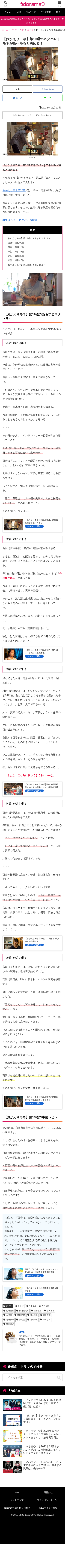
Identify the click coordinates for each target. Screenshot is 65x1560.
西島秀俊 (34, 1320)
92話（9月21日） (16, 247)
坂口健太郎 (24, 1311)
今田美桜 (32, 1306)
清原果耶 (21, 1315)
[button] (59, 1378)
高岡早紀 (10, 1324)
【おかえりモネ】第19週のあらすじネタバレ (28, 238)
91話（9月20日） (16, 242)
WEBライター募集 (48, 1508)
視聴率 (33, 220)
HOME (17, 1492)
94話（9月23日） (16, 256)
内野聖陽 (45, 1306)
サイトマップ (17, 1500)
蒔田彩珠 (10, 1320)
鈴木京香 (46, 1320)
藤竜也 (22, 1320)
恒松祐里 (37, 1311)
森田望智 (50, 1311)
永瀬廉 (9, 1315)
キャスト (13, 220)
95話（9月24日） (16, 260)
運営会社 (48, 1492)
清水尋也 (34, 1315)
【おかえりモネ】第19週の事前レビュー (26, 264)
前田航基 (10, 1311)
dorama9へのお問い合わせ (17, 1508)
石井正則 (46, 1315)
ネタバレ (24, 220)
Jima (21, 1331)
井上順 (21, 1306)
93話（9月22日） (16, 251)
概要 (5, 220)
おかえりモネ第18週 (14, 190)
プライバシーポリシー (48, 1500)
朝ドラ (9, 1306)
